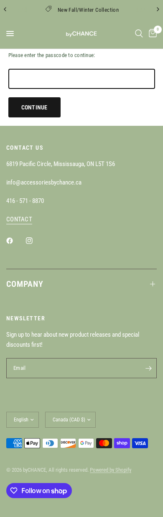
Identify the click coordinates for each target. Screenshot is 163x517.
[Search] (139, 33)
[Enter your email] (148, 368)
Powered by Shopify (110, 470)
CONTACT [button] (19, 219)
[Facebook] (15, 240)
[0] (151, 33)
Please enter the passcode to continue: (51, 55)
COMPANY (24, 284)
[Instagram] (35, 240)
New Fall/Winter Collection (88, 10)
